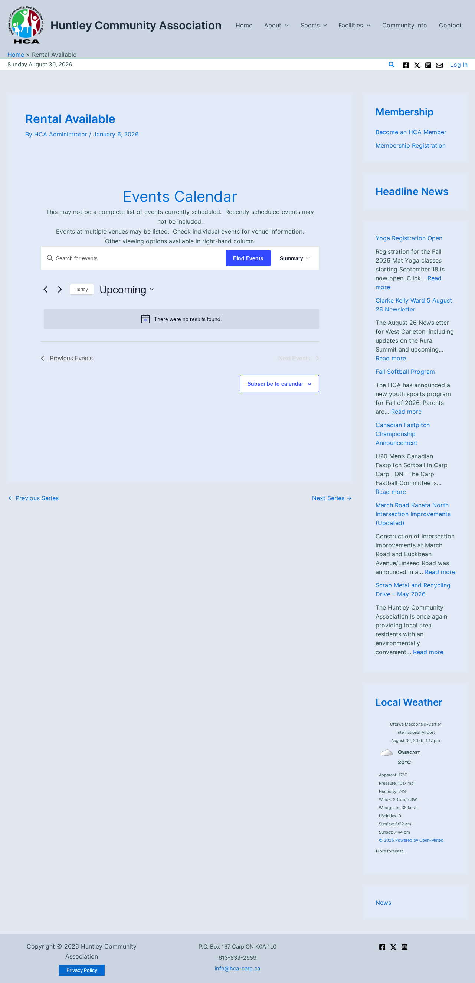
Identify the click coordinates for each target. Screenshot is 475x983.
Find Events (248, 258)
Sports (310, 25)
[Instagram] (428, 65)
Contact (450, 25)
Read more (391, 358)
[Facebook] (406, 65)
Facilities (350, 25)
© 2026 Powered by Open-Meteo (411, 840)
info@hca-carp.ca (237, 968)
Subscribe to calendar (275, 383)
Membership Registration (411, 145)
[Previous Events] (45, 289)
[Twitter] (417, 65)
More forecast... (391, 849)
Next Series (332, 498)
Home (244, 25)
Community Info (404, 25)
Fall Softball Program (405, 371)
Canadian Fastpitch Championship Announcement (403, 433)
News (383, 902)
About (272, 25)
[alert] (181, 319)
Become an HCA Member (411, 132)
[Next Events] (59, 289)
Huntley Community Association (136, 25)
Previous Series (33, 498)
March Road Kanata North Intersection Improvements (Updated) (413, 514)
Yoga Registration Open (409, 238)
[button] (285, 25)
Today (82, 289)
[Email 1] (439, 65)
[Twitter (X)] (393, 947)
